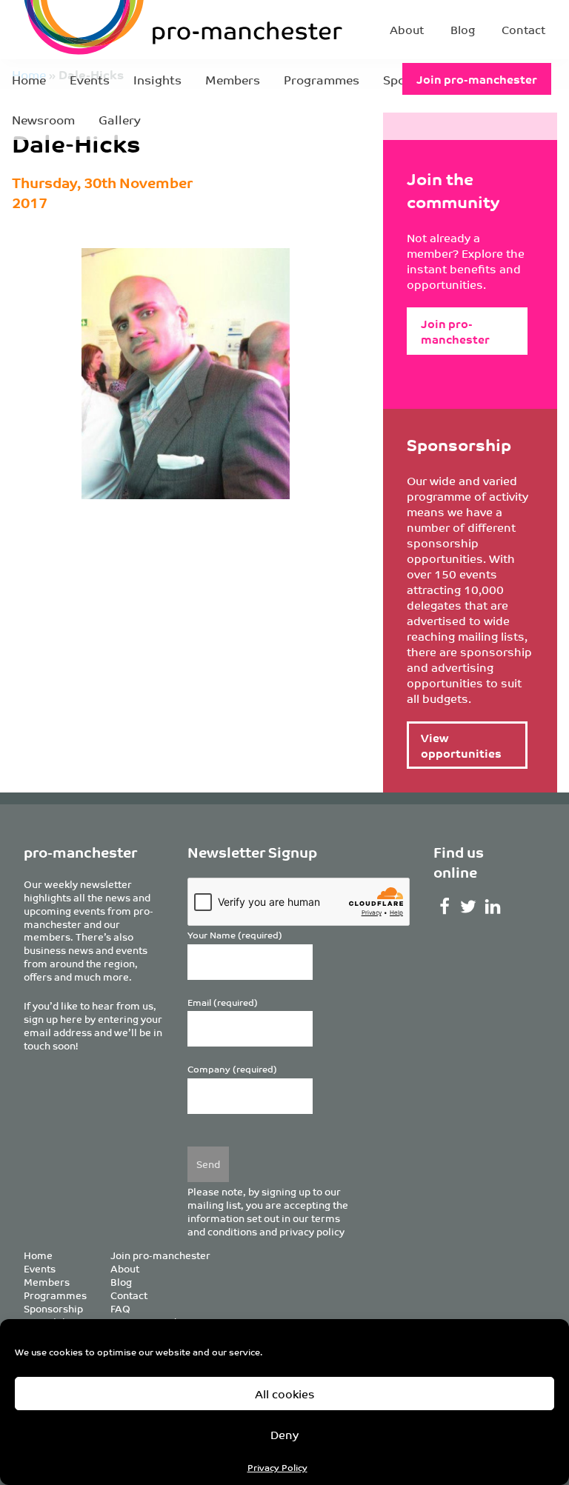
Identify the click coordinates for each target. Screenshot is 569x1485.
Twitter (468, 906)
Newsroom (43, 119)
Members (232, 79)
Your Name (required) (234, 935)
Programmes (321, 79)
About (407, 29)
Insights (157, 79)
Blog (462, 29)
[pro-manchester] (118, 29)
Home (29, 79)
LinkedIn (493, 906)
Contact (523, 29)
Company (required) (232, 1069)
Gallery (120, 119)
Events (90, 79)
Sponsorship (53, 1308)
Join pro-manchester (476, 79)
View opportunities (461, 745)
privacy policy (312, 1231)
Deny (284, 1434)
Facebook (444, 906)
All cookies (285, 1394)
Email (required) (222, 1002)
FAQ (120, 1308)
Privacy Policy (277, 1467)
